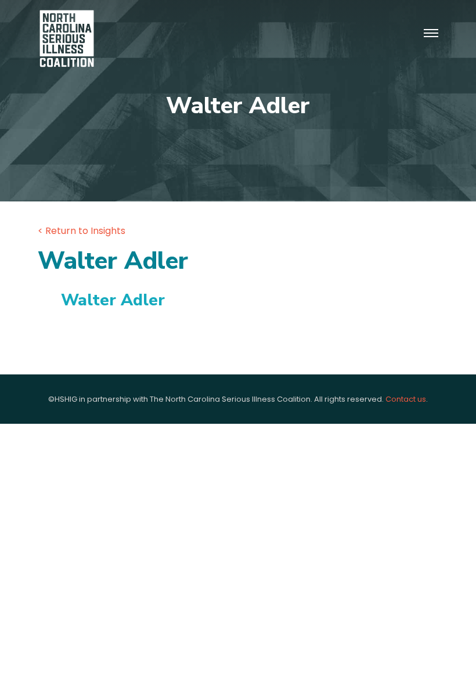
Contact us (405, 399)
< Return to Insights (81, 230)
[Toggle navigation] (431, 33)
